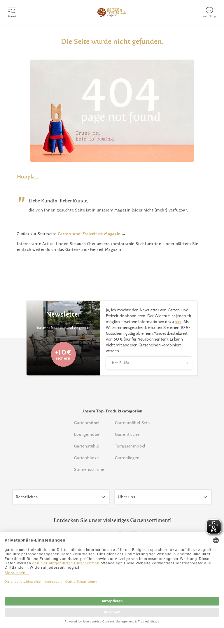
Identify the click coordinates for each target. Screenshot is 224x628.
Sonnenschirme (89, 469)
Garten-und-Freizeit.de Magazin (89, 233)
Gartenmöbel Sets (132, 422)
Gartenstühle (86, 446)
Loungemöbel (87, 434)
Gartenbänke (86, 457)
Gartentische (127, 434)
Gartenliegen (127, 457)
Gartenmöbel (86, 422)
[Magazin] (111, 12)
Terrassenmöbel (130, 446)
